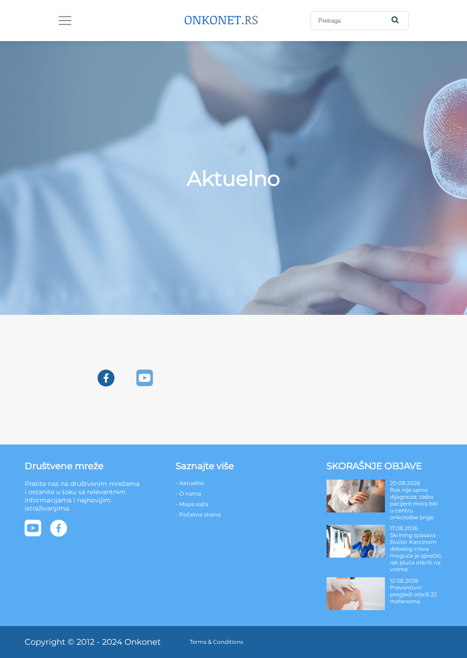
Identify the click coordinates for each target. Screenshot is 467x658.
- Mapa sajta (192, 504)
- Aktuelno (190, 483)
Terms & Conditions (216, 641)
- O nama (188, 493)
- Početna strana (198, 514)
